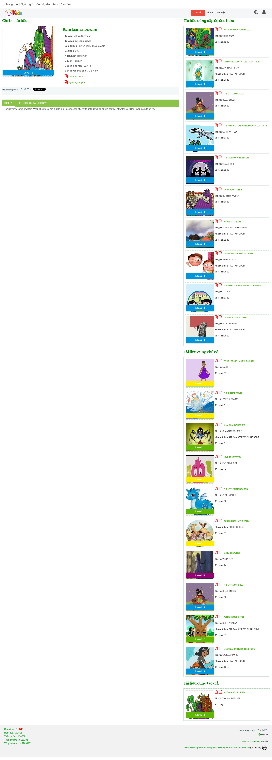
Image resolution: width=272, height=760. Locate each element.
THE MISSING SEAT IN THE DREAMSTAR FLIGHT (245, 126)
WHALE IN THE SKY (232, 222)
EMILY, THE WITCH (232, 553)
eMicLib (264, 741)
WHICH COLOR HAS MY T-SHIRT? (239, 361)
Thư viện (221, 13)
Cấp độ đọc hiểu (46, 4)
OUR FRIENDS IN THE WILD (236, 521)
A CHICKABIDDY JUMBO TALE (237, 30)
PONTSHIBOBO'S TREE (234, 617)
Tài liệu (198, 13)
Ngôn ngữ (27, 4)
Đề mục (210, 13)
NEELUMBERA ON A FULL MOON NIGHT (242, 62)
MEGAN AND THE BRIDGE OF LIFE (239, 649)
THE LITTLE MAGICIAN (234, 94)
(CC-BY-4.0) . (259, 748)
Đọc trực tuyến (76, 76)
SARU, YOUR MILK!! (233, 190)
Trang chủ (12, 4)
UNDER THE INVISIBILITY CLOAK (238, 254)
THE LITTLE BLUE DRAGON (236, 489)
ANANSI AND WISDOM (234, 425)
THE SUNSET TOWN (233, 393)
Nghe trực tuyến (77, 82)
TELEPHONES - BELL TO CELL (236, 318)
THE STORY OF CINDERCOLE (236, 158)
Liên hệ (264, 735)
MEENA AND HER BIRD (234, 692)
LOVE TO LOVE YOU (233, 457)
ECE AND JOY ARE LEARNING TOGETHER (242, 286)
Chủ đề (65, 4)
